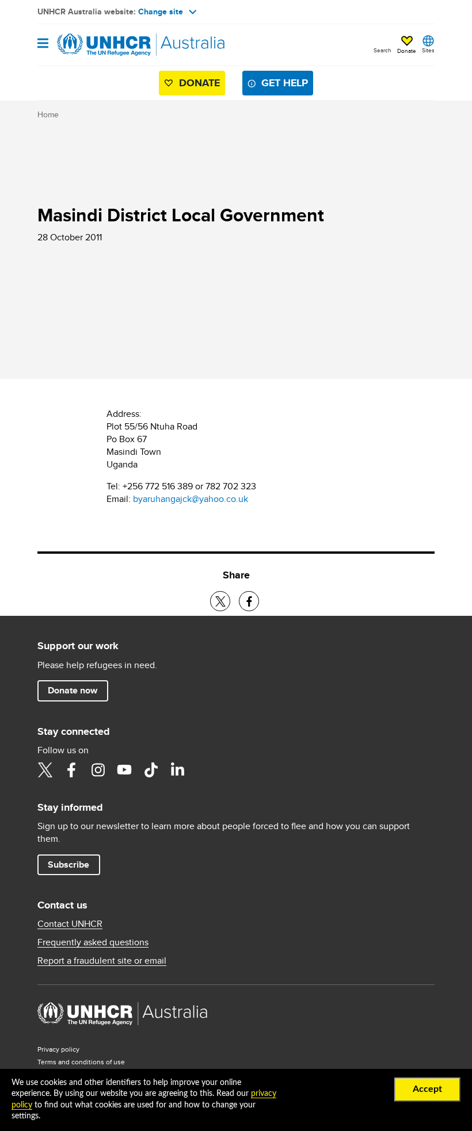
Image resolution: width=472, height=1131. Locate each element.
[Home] (96, 45)
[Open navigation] (42, 44)
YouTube (124, 769)
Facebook (71, 769)
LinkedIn (177, 769)
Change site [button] (160, 11)
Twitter (44, 769)
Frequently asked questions (93, 942)
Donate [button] (406, 51)
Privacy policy (58, 1049)
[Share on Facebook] (249, 601)
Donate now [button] (72, 690)
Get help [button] (284, 82)
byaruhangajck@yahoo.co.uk (190, 498)
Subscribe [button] (68, 864)
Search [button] (382, 50)
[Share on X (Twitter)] (220, 601)
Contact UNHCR (69, 924)
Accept (427, 1089)
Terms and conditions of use (81, 1062)
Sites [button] (428, 50)
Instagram (97, 769)
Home (48, 114)
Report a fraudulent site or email (101, 960)
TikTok (150, 769)
